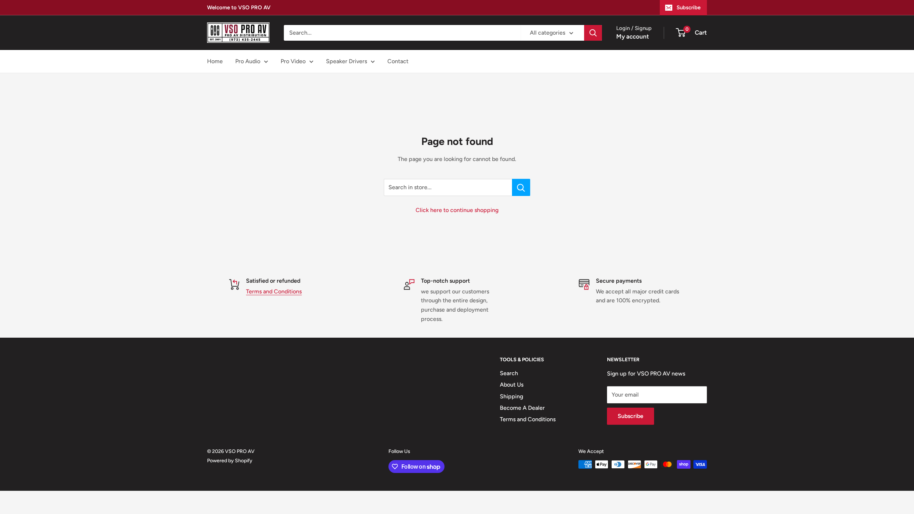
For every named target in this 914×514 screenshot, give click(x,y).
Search (509, 373)
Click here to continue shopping (457, 210)
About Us (511, 384)
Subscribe (688, 7)
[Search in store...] (521, 187)
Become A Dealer (522, 407)
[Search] (593, 33)
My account (632, 36)
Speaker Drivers (346, 61)
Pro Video (293, 61)
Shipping (511, 396)
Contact (397, 61)
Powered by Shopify (229, 461)
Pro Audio (247, 61)
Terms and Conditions (274, 291)
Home (215, 61)
